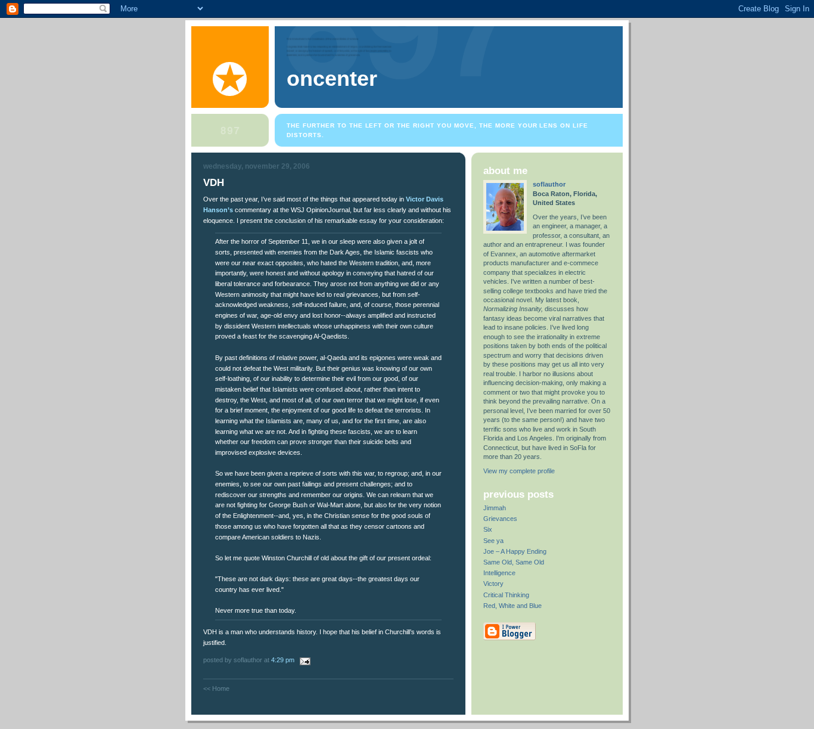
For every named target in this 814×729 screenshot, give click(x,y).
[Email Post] (303, 659)
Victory (493, 583)
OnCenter (332, 79)
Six (487, 529)
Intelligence (499, 572)
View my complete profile (519, 470)
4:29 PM (282, 659)
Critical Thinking (506, 594)
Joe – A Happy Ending (514, 551)
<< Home (216, 688)
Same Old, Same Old (513, 562)
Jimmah (494, 507)
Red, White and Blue (512, 605)
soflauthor (549, 184)
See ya (493, 540)
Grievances (500, 518)
